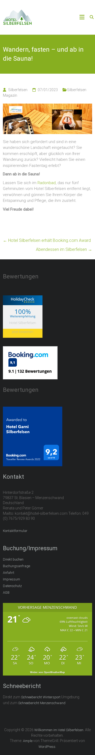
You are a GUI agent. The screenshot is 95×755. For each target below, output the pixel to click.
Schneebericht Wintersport (40, 697)
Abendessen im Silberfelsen (64, 249)
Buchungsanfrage (16, 566)
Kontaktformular (15, 531)
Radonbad (46, 182)
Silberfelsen (17, 90)
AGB (6, 592)
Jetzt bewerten (23, 331)
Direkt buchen (13, 559)
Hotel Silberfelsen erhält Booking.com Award (47, 240)
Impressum (11, 579)
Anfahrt (8, 573)
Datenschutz (12, 586)
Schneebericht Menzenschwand (41, 703)
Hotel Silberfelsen (22, 322)
